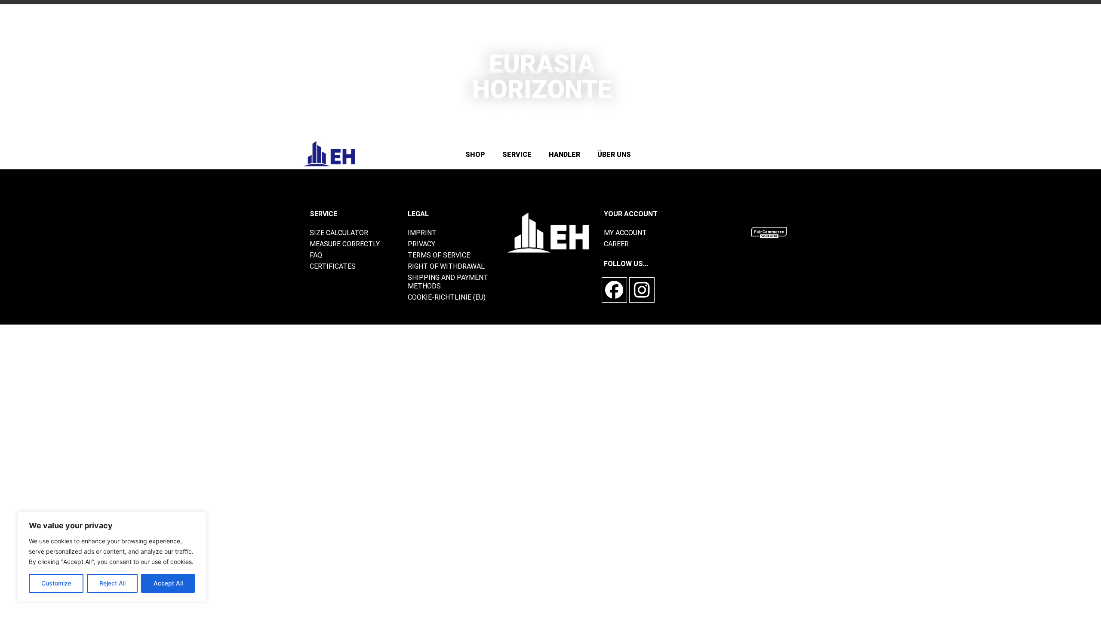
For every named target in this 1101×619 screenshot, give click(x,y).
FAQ (316, 255)
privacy (421, 244)
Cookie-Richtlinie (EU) (447, 297)
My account (625, 233)
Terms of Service (439, 255)
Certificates (333, 266)
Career (616, 244)
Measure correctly (345, 244)
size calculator (339, 233)
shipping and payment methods (448, 281)
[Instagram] (642, 290)
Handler (564, 154)
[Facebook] (614, 290)
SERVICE (517, 154)
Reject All (112, 583)
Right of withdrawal (446, 266)
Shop (475, 154)
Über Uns (614, 154)
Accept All (168, 583)
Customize (56, 583)
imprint (422, 233)
